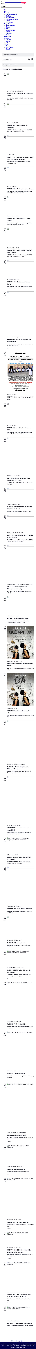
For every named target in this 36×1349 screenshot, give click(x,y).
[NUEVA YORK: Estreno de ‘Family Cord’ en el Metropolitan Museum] (20, 144)
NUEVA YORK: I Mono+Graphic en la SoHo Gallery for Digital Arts (19, 1295)
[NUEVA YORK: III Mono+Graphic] (20, 1198)
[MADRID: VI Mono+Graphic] (20, 1050)
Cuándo (8, 39)
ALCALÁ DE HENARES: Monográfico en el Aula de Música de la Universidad (20, 1324)
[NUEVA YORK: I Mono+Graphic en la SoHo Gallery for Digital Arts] (20, 1276)
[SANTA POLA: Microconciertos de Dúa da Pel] (20, 642)
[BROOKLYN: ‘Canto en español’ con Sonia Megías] (20, 313)
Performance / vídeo (12, 19)
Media (6, 44)
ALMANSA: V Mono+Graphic (16, 1135)
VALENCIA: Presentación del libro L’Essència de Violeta (18, 479)
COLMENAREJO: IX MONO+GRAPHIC (19, 909)
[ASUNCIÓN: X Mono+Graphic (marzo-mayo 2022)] (20, 799)
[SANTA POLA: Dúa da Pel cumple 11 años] (20, 689)
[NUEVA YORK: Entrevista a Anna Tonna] (20, 175)
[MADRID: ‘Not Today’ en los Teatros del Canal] (20, 81)
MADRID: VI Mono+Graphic (16, 1073)
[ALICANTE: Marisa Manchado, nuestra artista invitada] (20, 523)
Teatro (8, 35)
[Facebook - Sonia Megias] (13, 1341)
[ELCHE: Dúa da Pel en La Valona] (20, 605)
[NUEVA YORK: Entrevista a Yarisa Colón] (20, 268)
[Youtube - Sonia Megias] (18, 1341)
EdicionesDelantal (11, 14)
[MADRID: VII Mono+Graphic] (20, 1000)
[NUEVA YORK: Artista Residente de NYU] (20, 413)
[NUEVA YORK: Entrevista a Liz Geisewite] (20, 112)
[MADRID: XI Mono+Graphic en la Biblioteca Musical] (20, 741)
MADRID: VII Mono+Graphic (16, 1024)
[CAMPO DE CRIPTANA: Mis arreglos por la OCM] (20, 845)
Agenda (6, 38)
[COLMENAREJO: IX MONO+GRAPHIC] (20, 885)
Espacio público (10, 30)
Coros (8, 27)
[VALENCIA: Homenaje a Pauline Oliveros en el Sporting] (20, 563)
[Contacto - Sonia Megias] (23, 1341)
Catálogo (8, 16)
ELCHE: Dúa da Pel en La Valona (18, 618)
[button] (1, 1)
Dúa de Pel (7, 36)
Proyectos (7, 24)
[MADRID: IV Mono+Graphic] (20, 1155)
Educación (9, 33)
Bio (5, 11)
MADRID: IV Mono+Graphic (16, 1169)
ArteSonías (9, 22)
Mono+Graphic (10, 25)
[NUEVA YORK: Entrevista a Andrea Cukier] (20, 205)
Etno (7, 28)
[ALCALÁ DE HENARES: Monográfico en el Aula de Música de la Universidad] (20, 1312)
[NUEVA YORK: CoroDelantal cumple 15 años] (20, 371)
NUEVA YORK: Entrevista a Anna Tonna (20, 189)
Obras (8, 20)
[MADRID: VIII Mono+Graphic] (20, 927)
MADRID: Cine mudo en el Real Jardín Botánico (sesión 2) (19, 508)
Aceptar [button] (17, 1347)
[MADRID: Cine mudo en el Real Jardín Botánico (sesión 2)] (20, 495)
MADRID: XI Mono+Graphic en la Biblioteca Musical (18, 768)
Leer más (22, 1347)
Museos (8, 31)
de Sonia (8, 46)
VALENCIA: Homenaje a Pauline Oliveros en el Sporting (17, 588)
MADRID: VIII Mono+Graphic (16, 943)
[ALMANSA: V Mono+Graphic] (20, 1107)
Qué (7, 42)
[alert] (18, 54)
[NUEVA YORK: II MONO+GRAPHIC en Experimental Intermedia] (20, 1238)
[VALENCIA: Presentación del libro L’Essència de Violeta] (20, 455)
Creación (7, 13)
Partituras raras (10, 17)
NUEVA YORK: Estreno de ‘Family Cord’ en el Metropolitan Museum (20, 158)
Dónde (8, 41)
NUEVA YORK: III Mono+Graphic (17, 1222)
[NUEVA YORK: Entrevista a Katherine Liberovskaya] (20, 237)
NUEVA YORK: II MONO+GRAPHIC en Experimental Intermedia (19, 1251)
